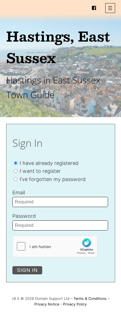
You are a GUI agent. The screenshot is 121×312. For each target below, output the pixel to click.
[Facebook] (93, 7)
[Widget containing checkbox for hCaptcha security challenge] (54, 246)
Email (18, 192)
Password (24, 216)
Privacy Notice (46, 304)
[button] (110, 8)
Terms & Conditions (90, 298)
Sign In (27, 270)
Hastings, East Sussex (58, 47)
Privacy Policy (75, 304)
